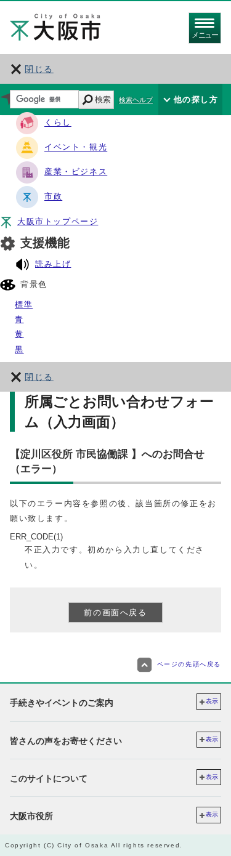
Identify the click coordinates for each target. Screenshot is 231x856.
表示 (212, 701)
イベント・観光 (75, 147)
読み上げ (53, 264)
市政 (53, 196)
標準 (24, 304)
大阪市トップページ (57, 221)
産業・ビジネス (75, 172)
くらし (57, 122)
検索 (103, 99)
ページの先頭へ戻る (189, 664)
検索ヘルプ (136, 99)
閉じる (39, 69)
